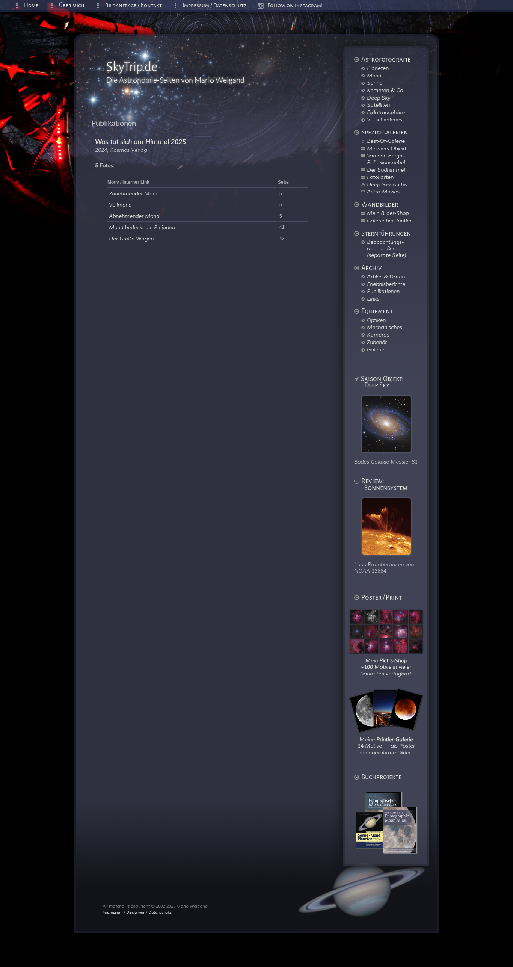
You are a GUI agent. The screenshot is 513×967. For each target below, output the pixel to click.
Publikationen (383, 291)
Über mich (71, 5)
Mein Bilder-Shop (388, 213)
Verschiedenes (384, 119)
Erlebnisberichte (386, 284)
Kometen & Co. (385, 90)
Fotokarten (380, 177)
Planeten (378, 68)
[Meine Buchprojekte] (390, 851)
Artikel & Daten (386, 276)
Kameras (378, 334)
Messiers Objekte (388, 148)
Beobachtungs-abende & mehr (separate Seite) (386, 248)
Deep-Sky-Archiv (387, 184)
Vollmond (120, 205)
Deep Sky (378, 97)
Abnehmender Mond (134, 216)
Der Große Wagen (131, 239)
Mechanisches (384, 327)
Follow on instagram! (295, 5)
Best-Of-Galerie (386, 140)
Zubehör (377, 342)
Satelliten (378, 104)
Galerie (375, 349)
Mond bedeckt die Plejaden (142, 227)
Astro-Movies (383, 191)
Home (31, 5)
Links (373, 298)
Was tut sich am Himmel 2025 (140, 142)
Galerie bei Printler (389, 220)
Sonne (374, 82)
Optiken (376, 320)
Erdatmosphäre (386, 112)
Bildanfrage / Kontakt (133, 5)
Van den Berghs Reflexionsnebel (386, 159)
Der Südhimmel (386, 169)
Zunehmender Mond (133, 193)
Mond (374, 75)
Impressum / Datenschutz (215, 5)
